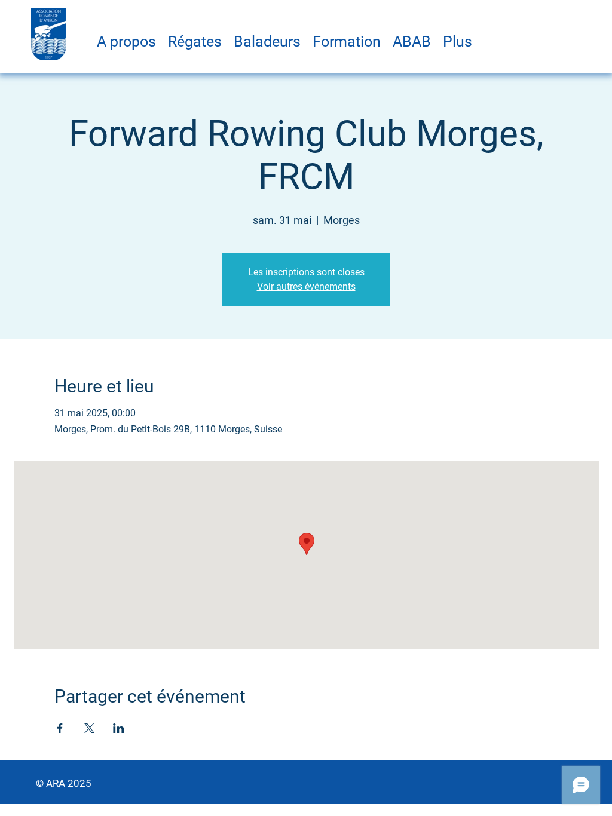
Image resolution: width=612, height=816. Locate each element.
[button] (126, 41)
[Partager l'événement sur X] (89, 728)
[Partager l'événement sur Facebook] (60, 728)
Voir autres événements (306, 286)
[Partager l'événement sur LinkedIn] (118, 728)
